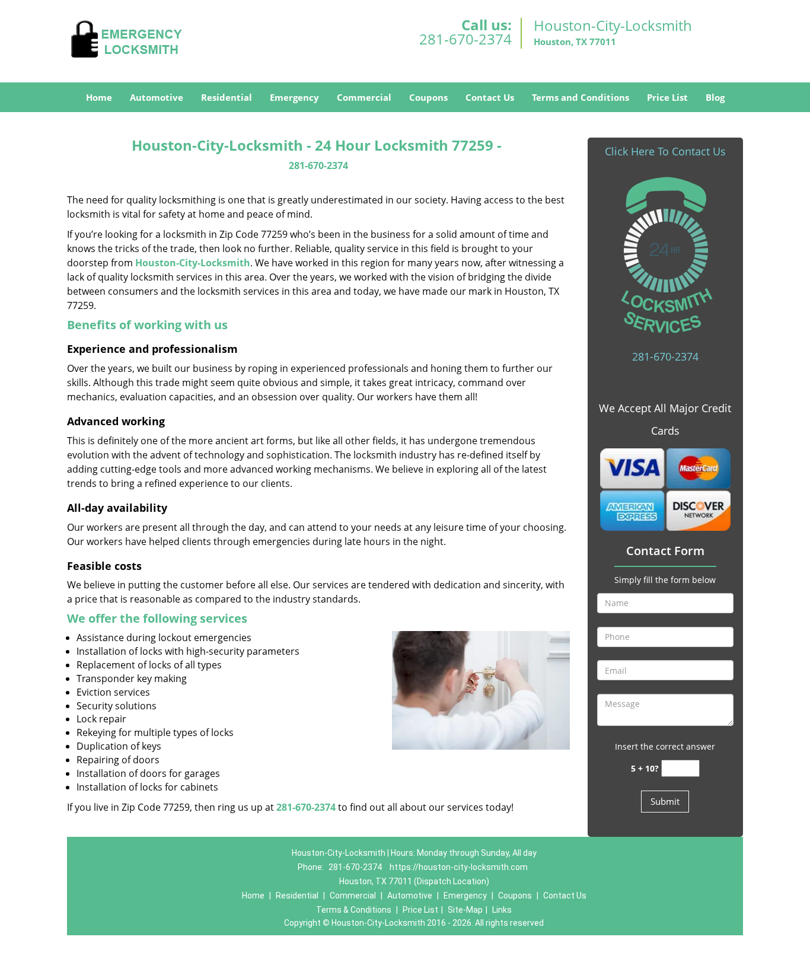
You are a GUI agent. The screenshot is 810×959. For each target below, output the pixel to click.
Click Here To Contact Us (665, 151)
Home (99, 97)
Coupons (428, 97)
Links (502, 910)
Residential (226, 97)
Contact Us (489, 97)
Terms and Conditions (580, 97)
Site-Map (465, 910)
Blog (715, 97)
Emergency (294, 97)
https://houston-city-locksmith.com (459, 867)
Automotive (156, 97)
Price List (667, 97)
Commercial (364, 97)
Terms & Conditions (353, 910)
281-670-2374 (465, 39)
